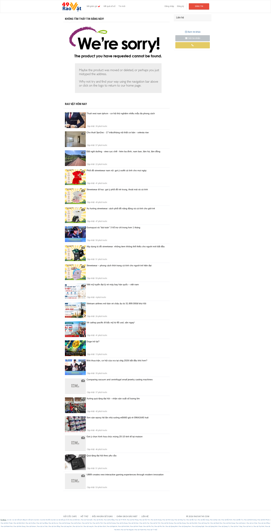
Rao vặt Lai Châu (252, 523)
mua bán (36, 520)
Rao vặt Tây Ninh (259, 526)
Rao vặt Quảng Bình (171, 526)
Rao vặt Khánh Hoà (216, 523)
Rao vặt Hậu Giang (180, 523)
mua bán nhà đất (45, 520)
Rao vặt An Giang (156, 520)
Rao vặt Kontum (241, 523)
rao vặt (9, 520)
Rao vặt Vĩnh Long (168, 520)
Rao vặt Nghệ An (112, 526)
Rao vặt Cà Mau (30, 523)
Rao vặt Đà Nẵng (109, 520)
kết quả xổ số (65, 520)
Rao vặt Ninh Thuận (136, 526)
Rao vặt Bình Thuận (7, 523)
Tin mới (121, 6)
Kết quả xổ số (109, 6)
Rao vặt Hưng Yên (204, 523)
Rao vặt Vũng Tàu (180, 520)
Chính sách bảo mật (127, 516)
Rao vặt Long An (88, 526)
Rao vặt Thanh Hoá (140, 529)
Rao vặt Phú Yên (159, 526)
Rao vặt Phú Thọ (148, 526)
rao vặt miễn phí (17, 520)
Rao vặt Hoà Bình (192, 523)
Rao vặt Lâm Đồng (264, 523)
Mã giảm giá (92, 6)
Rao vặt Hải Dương (110, 523)
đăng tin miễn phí (28, 520)
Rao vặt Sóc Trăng (237, 526)
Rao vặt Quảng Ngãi (198, 526)
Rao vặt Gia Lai (53, 523)
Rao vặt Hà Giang (64, 523)
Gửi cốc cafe (70, 516)
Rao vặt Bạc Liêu (215, 520)
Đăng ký (180, 6)
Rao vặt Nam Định (100, 526)
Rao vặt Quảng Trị (224, 526)
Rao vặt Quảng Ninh (211, 526)
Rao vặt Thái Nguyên (127, 529)
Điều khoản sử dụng (102, 516)
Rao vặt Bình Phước (263, 520)
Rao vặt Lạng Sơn (66, 526)
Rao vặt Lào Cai (77, 526)
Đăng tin (199, 6)
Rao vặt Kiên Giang (229, 523)
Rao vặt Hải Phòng (133, 520)
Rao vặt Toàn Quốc (87, 520)
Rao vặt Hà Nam (76, 523)
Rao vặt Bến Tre (238, 520)
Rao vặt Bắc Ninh (227, 520)
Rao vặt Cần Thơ (144, 520)
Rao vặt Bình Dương (250, 520)
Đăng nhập (169, 6)
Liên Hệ (145, 516)
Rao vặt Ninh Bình (124, 526)
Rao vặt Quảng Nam (184, 526)
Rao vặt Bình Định (19, 523)
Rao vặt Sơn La (248, 526)
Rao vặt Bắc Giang (203, 520)
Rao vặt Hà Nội (98, 520)
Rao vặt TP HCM (120, 520)
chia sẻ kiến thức (75, 520)
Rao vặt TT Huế (152, 529)
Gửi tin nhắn (194, 38)
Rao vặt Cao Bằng (42, 523)
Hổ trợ (84, 516)
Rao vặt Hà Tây (87, 523)
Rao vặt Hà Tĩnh (98, 523)
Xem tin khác (194, 32)
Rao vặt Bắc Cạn (191, 520)
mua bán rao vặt (55, 520)
